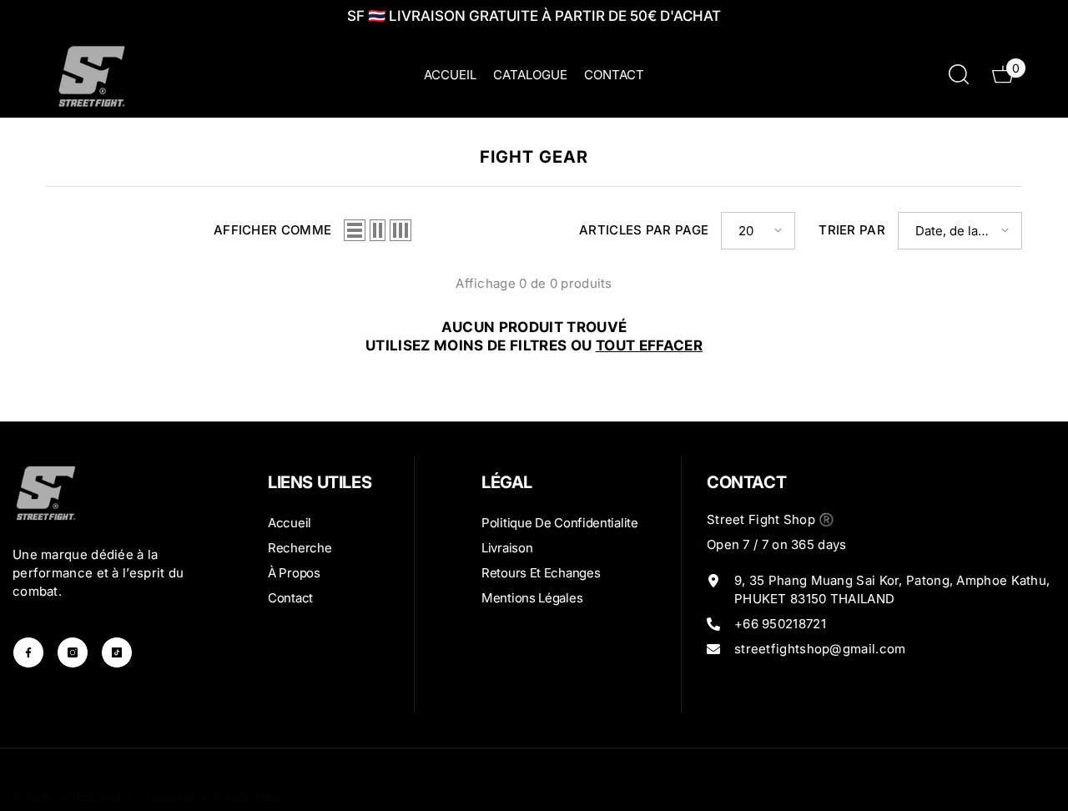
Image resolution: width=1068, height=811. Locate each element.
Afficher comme (272, 230)
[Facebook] (28, 652)
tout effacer (649, 345)
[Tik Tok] (117, 652)
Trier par (852, 230)
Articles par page (643, 230)
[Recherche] (959, 73)
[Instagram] (72, 652)
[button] (354, 230)
